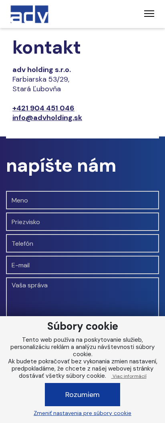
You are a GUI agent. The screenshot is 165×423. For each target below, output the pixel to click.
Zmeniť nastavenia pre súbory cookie (82, 413)
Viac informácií (129, 376)
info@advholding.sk (47, 117)
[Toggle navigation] (149, 14)
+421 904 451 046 (43, 108)
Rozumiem (82, 394)
